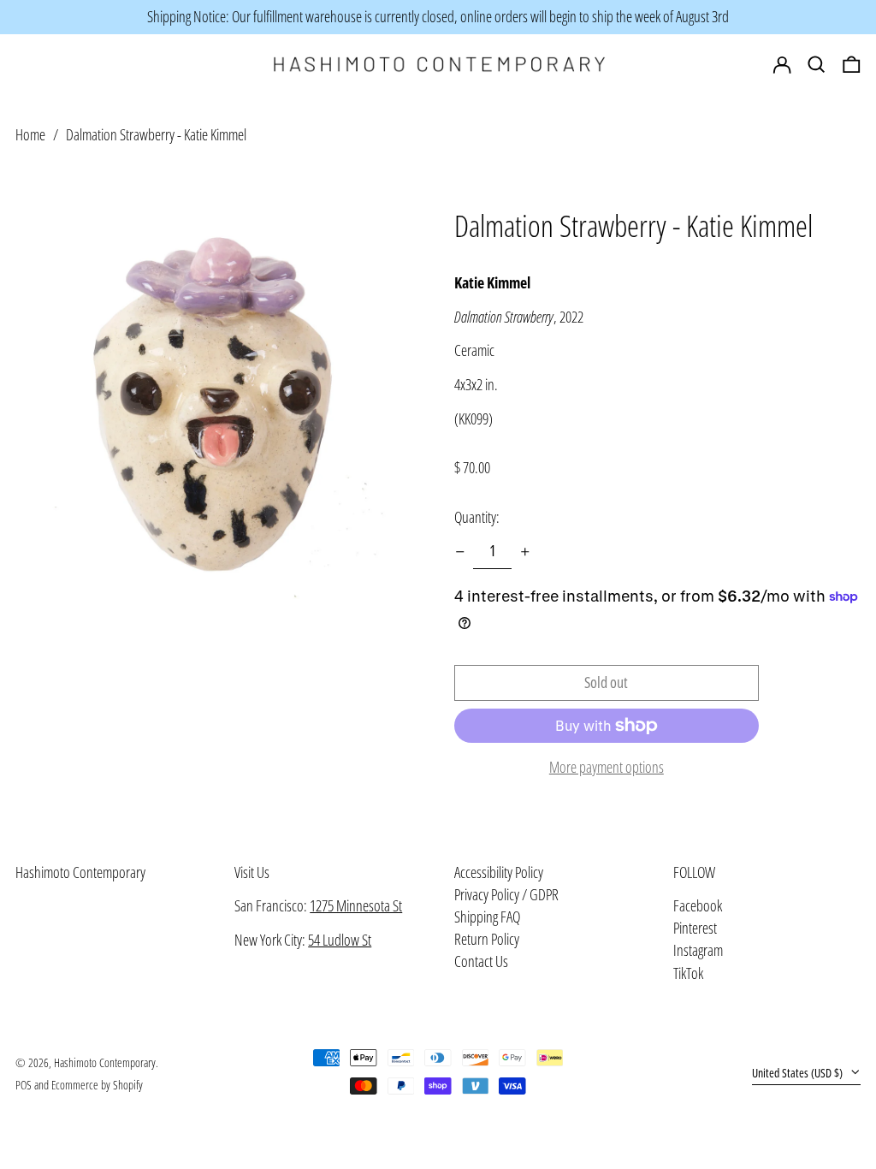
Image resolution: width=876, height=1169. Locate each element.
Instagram (698, 950)
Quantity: (477, 517)
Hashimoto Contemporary (80, 872)
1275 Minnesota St (356, 905)
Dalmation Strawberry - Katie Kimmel (156, 134)
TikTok (688, 973)
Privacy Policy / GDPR (506, 894)
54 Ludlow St (339, 939)
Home (30, 134)
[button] (851, 65)
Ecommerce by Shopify (97, 1085)
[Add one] (525, 552)
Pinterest (695, 928)
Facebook (697, 906)
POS (23, 1085)
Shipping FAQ (487, 916)
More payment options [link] (606, 767)
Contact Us (481, 961)
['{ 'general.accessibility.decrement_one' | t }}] (460, 552)
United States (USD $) (798, 1073)
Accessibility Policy (498, 872)
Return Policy (486, 939)
